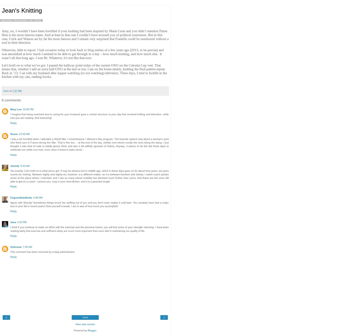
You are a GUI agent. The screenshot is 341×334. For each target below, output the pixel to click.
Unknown (16, 246)
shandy (14, 165)
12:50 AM (24, 134)
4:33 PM (22, 222)
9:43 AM (25, 165)
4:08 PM (38, 197)
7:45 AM (27, 246)
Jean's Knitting (22, 10)
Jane (13, 222)
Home (85, 317)
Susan (14, 134)
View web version (85, 324)
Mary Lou (16, 109)
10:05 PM (28, 109)
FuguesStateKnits (21, 197)
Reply (13, 123)
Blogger (92, 330)
